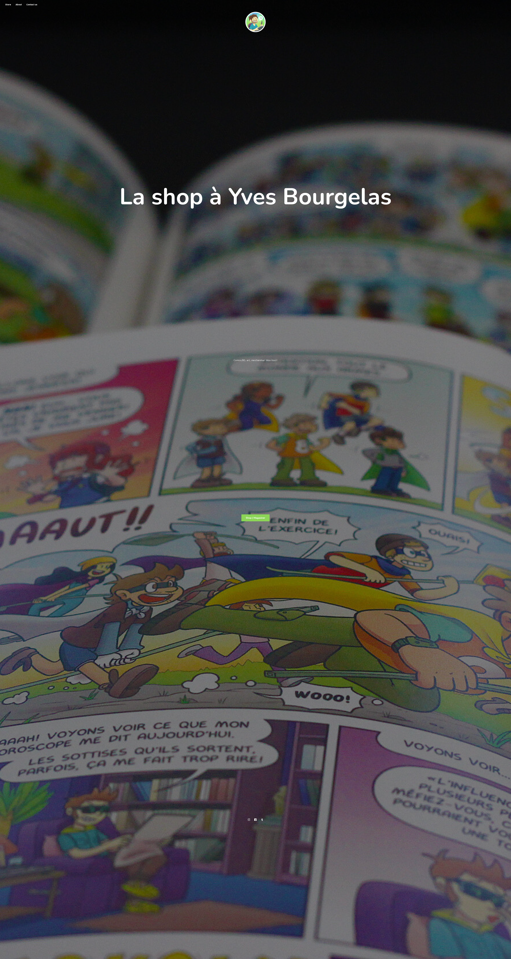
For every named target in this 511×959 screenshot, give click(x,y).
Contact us (31, 4)
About (19, 4)
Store (8, 4)
